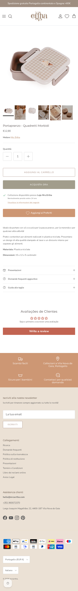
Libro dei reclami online (14, 472)
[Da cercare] (12, 16)
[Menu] (4, 16)
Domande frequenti (12, 449)
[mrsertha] (39, 16)
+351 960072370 (11, 502)
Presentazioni (9, 463)
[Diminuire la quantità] (7, 156)
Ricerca (6, 445)
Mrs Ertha (15, 137)
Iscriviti (13, 424)
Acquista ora (39, 184)
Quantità (7, 149)
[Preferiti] (67, 16)
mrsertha (14, 579)
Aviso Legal (9, 477)
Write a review (39, 331)
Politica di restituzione (14, 458)
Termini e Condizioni (13, 468)
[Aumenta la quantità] (28, 156)
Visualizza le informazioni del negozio (23, 202)
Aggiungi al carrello (39, 172)
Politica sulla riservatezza (15, 454)
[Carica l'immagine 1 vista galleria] (39, 64)
